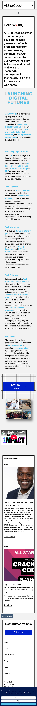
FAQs (5, 670)
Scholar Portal (9, 658)
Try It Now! (8, 609)
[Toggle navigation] (33, 5)
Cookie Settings (7, 619)
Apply (6, 664)
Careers (7, 677)
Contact (7, 652)
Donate (6, 645)
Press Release (9, 540)
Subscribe (18, 635)
